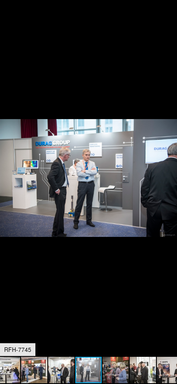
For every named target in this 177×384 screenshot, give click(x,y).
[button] (169, 21)
